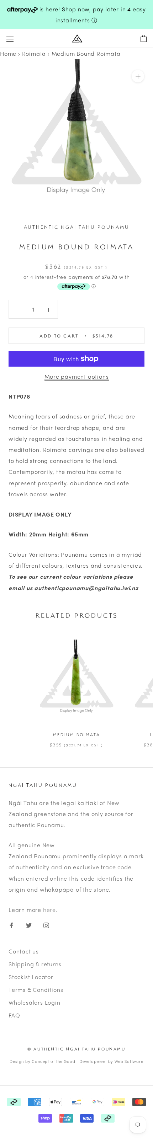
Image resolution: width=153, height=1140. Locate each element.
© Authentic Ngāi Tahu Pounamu (76, 1049)
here (49, 910)
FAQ (14, 1015)
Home (8, 53)
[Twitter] (29, 924)
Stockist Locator (31, 977)
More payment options (76, 376)
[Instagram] (46, 924)
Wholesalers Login (34, 1002)
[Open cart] (144, 38)
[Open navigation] (10, 39)
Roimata (34, 53)
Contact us (24, 951)
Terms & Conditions (36, 989)
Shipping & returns (35, 964)
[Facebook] (11, 924)
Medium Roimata (76, 734)
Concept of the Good (53, 1061)
